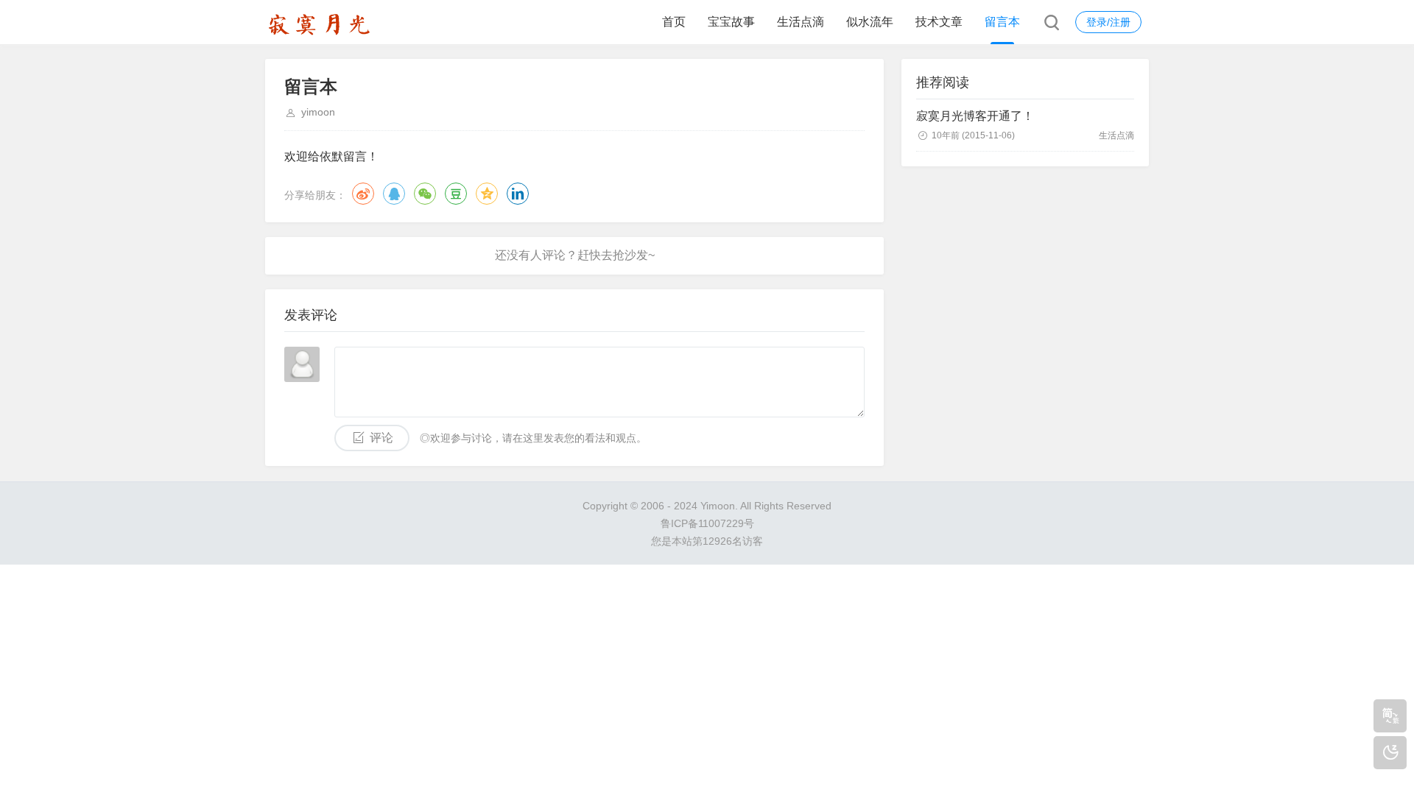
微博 (363, 194)
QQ (394, 194)
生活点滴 (800, 21)
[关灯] (1390, 752)
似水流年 (869, 21)
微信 (425, 194)
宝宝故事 (731, 21)
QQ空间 (487, 194)
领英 (518, 194)
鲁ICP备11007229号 (707, 523)
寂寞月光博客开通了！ (975, 116)
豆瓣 (456, 194)
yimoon (318, 112)
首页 (674, 21)
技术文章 (939, 21)
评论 (381, 437)
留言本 (1002, 21)
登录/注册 (1108, 22)
